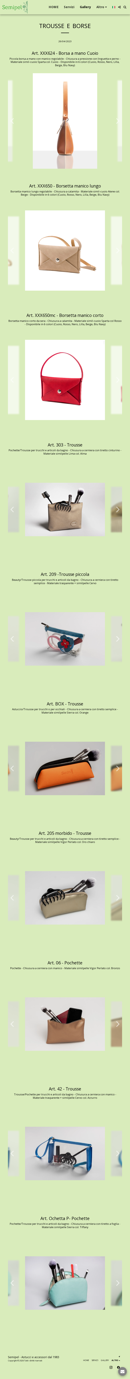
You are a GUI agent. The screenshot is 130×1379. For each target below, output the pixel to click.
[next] (117, 121)
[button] (119, 7)
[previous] (12, 121)
